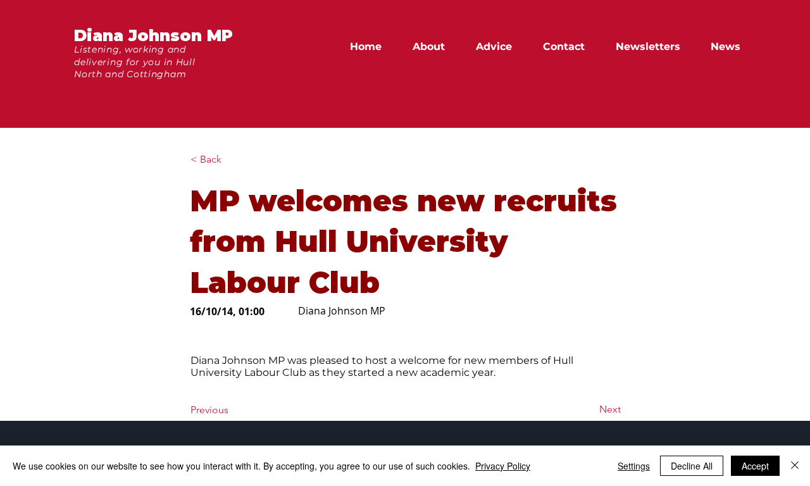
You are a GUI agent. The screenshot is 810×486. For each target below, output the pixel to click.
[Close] (794, 466)
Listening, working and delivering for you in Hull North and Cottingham (134, 62)
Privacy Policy (502, 465)
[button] (731, 47)
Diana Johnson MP (153, 35)
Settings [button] (634, 465)
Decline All (692, 465)
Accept (755, 465)
